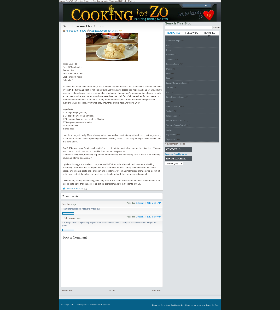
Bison (168, 49)
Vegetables (171, 134)
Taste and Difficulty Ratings (122, 1)
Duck (168, 73)
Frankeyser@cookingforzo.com (177, 154)
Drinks (169, 68)
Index (106, 1)
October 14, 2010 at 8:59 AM (148, 217)
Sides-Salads (171, 115)
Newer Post (67, 290)
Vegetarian (170, 139)
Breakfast (170, 54)
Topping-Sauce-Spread (176, 125)
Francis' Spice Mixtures (176, 82)
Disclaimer (98, 1)
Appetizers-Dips (173, 40)
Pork (168, 101)
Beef (168, 45)
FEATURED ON (209, 34)
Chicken (170, 59)
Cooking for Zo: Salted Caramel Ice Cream (93, 305)
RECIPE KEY (173, 33)
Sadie (66, 204)
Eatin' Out (70, 1)
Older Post (156, 290)
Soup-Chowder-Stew (175, 120)
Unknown (68, 218)
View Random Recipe (175, 144)
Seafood (169, 111)
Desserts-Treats (74, 188)
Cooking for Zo (177, 305)
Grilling (169, 87)
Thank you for (158, 305)
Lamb (168, 92)
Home (112, 290)
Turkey (169, 129)
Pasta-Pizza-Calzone (175, 96)
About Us (88, 1)
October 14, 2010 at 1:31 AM (148, 203)
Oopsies (79, 1)
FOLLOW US (191, 33)
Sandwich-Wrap (173, 106)
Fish (168, 78)
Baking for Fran (212, 305)
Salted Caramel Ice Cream (83, 26)
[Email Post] (85, 188)
